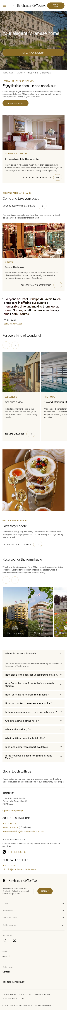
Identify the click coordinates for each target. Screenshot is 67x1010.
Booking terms (9, 998)
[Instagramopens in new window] (4, 940)
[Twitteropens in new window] (14, 940)
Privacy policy (9, 994)
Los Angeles (50, 566)
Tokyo (8, 569)
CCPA (22, 998)
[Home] (19, 880)
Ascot (24, 566)
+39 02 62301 (9, 865)
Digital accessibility (44, 994)
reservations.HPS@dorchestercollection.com (23, 831)
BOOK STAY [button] (56, 5)
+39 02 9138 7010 (10, 823)
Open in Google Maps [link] (12, 810)
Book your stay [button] (15, 103)
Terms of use (25, 994)
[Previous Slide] (45, 251)
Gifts (4, 956)
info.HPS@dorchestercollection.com (19, 869)
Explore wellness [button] (14, 433)
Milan (35, 566)
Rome (41, 566)
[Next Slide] (59, 251)
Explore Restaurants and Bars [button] (18, 205)
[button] (42, 177)
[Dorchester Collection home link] (29, 5)
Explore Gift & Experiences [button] (16, 544)
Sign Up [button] (45, 891)
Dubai (60, 566)
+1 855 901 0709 (10, 827)
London (16, 566)
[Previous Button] (6, 345)
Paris (30, 566)
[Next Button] (15, 345)
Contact (6, 971)
